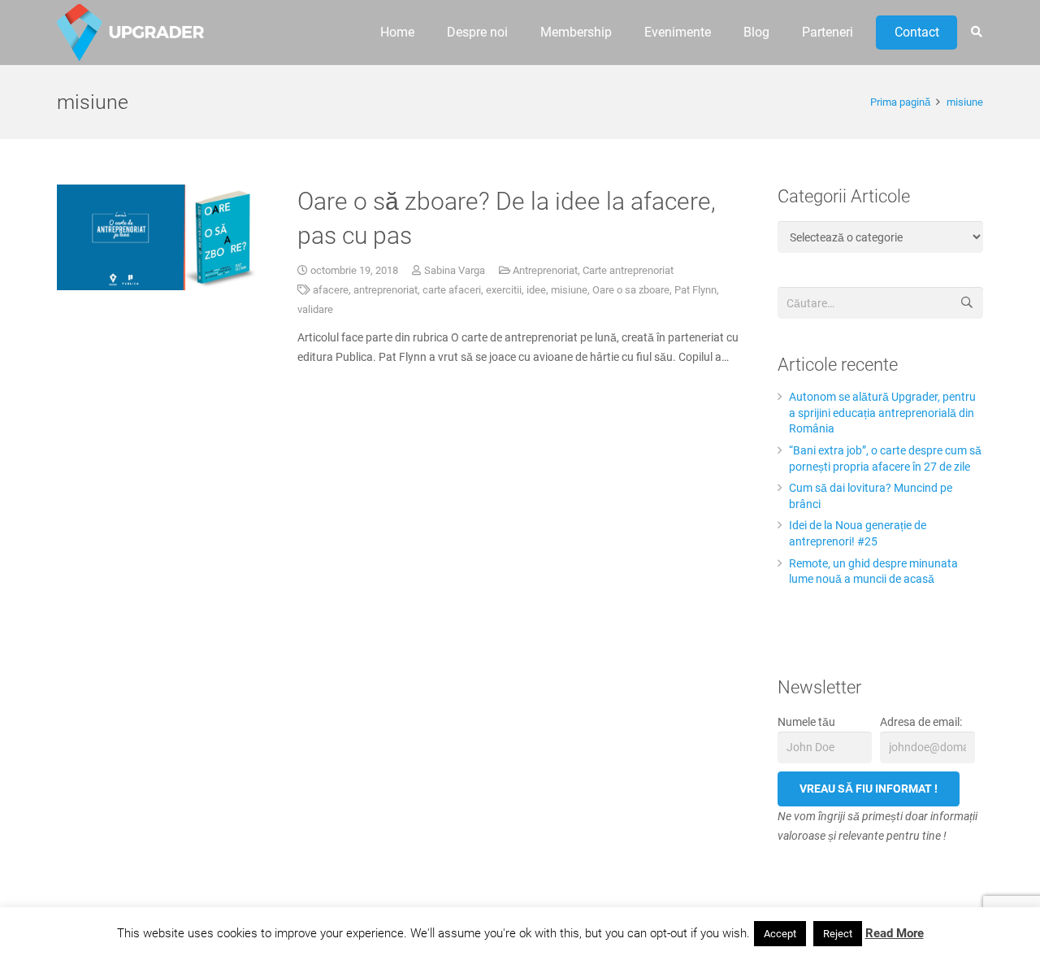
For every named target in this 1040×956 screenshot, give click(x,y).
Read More (894, 933)
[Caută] (976, 32)
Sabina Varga (454, 270)
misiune (569, 290)
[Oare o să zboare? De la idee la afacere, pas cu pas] (159, 237)
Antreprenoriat (545, 270)
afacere (331, 290)
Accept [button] (780, 934)
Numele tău (806, 721)
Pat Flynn (695, 290)
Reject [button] (837, 934)
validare (315, 309)
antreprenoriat (385, 290)
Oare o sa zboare (631, 290)
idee (536, 290)
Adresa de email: (921, 721)
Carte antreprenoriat (628, 270)
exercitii (504, 290)
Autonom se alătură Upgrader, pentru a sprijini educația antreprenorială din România (882, 412)
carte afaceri (451, 290)
